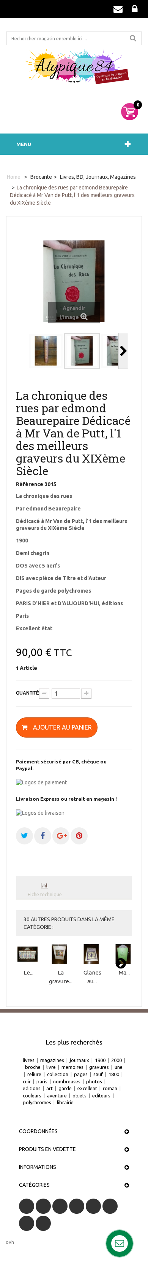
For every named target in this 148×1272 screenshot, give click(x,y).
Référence (29, 484)
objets (79, 1095)
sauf (98, 1074)
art (49, 1088)
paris (41, 1081)
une (119, 1067)
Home (13, 177)
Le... (28, 972)
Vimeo (26, 1223)
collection (57, 1074)
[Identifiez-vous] (134, 9)
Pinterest (110, 1206)
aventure (57, 1095)
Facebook (26, 1206)
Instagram (43, 1223)
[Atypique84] (74, 69)
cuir (27, 1081)
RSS (60, 1206)
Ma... (124, 972)
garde (65, 1088)
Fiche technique (45, 894)
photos (94, 1081)
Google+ (93, 1206)
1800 (114, 1074)
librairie (65, 1102)
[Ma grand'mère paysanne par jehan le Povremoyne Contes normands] (124, 954)
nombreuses (66, 1081)
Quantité (27, 693)
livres (29, 1060)
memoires (72, 1067)
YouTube (76, 1206)
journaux (79, 1060)
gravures (99, 1067)
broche (33, 1067)
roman (110, 1088)
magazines (52, 1060)
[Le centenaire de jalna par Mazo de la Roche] (28, 954)
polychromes (37, 1102)
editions (32, 1088)
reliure (34, 1074)
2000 (116, 1060)
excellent (87, 1088)
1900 (100, 1060)
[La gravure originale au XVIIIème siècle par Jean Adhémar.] (60, 954)
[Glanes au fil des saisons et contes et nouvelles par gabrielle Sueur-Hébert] (92, 954)
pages (81, 1074)
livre (51, 1067)
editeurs (101, 1095)
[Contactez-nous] (118, 9)
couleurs (32, 1095)
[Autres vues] (23, 351)
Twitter (43, 1206)
